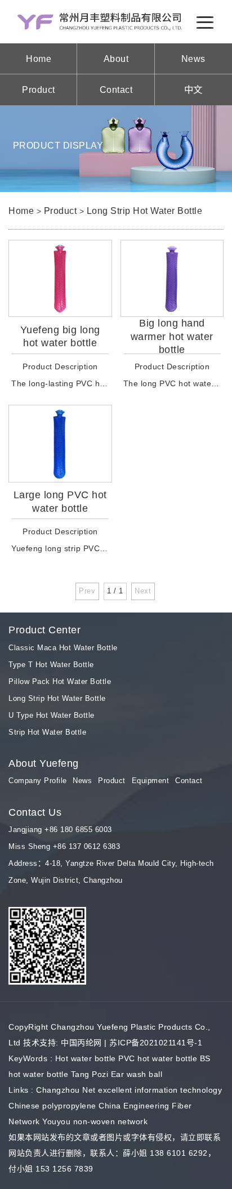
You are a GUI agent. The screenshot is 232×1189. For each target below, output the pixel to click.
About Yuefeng (43, 763)
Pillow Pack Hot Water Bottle (59, 681)
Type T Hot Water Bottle (51, 664)
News (193, 58)
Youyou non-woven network (95, 1121)
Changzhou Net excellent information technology (129, 1089)
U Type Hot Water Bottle (51, 715)
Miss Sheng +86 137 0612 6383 (64, 846)
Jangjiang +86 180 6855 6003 (60, 829)
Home (38, 58)
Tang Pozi (90, 1074)
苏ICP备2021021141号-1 (155, 1042)
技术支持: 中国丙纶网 (62, 1042)
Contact (116, 89)
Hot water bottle (85, 1058)
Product (38, 89)
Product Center (44, 630)
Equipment (150, 780)
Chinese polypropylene (52, 1105)
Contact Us (34, 812)
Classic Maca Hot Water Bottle (63, 647)
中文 (193, 89)
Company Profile (37, 780)
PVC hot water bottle (157, 1058)
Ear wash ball (137, 1074)
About (116, 58)
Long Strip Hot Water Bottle (145, 210)
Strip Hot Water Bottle (47, 732)
